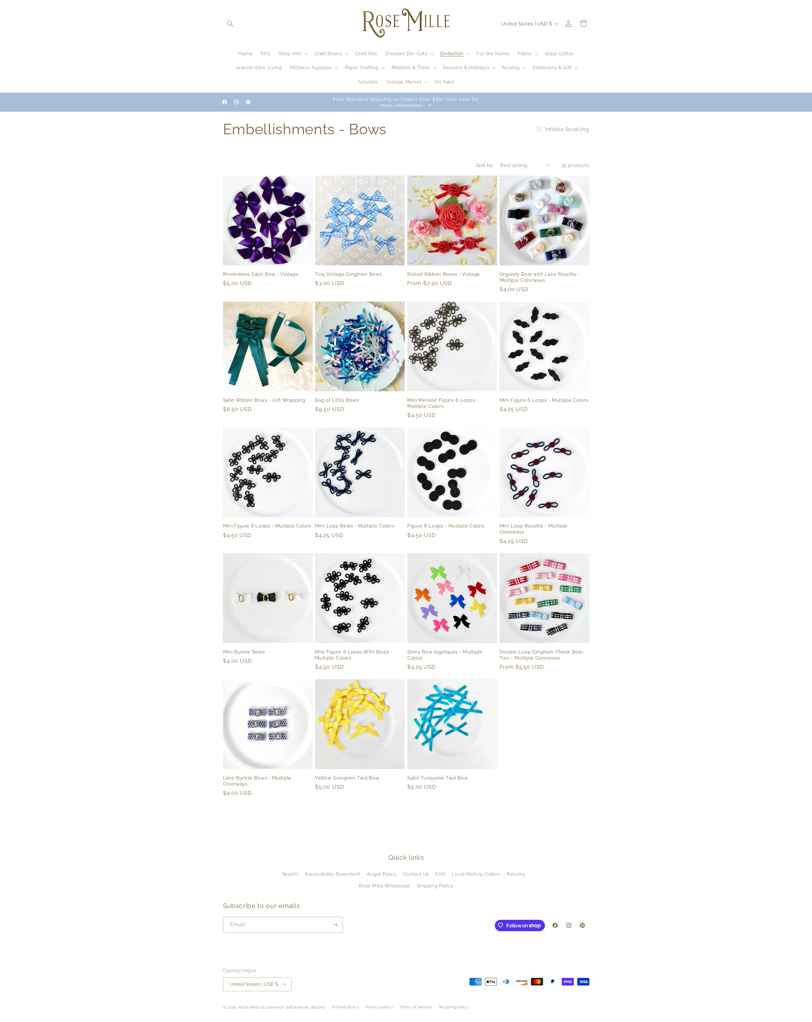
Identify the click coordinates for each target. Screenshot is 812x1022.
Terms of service (416, 1007)
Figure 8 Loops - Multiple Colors (446, 525)
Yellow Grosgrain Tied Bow (347, 777)
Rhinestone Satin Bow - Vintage (261, 274)
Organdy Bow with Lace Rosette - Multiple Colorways (540, 277)
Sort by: (485, 165)
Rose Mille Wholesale (384, 885)
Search (290, 874)
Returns (516, 874)
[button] (230, 23)
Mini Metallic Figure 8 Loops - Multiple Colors (443, 403)
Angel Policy (382, 874)
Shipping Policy (435, 885)
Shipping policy (454, 1007)
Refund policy (345, 1007)
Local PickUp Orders (476, 874)
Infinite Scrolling (567, 129)
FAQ (440, 874)
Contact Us (416, 874)
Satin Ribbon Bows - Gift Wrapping (264, 400)
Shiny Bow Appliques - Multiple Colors (444, 654)
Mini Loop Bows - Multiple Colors (354, 525)
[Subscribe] (335, 924)
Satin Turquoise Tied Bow (437, 777)
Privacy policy (379, 1007)
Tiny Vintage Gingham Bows (348, 274)
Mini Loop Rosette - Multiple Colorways (534, 528)
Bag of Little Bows (337, 400)
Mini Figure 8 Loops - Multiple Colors (544, 400)
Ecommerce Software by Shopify (293, 1007)
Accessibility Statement (333, 874)
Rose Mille (249, 1007)
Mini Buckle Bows (244, 651)
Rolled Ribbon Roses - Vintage (443, 274)
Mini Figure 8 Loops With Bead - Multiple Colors (353, 654)
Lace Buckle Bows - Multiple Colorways (257, 780)
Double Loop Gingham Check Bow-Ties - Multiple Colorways (542, 654)
